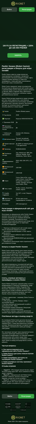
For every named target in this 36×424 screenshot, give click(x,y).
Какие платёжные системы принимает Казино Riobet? (17, 362)
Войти (9, 9)
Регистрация (26, 9)
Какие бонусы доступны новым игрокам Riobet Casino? (18, 354)
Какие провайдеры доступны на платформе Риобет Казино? (14, 358)
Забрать (18, 55)
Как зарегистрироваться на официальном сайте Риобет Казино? (15, 350)
